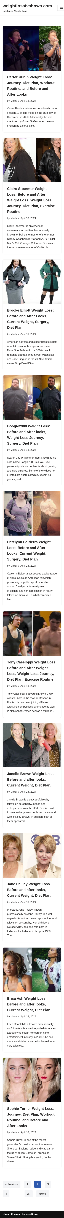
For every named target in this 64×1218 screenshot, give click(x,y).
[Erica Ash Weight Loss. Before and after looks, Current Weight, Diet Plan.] (32, 970)
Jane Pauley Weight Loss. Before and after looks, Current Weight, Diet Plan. (29, 889)
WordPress (32, 1214)
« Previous (11, 1184)
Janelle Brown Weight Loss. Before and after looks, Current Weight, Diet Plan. (31, 779)
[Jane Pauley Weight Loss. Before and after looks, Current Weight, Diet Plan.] (32, 855)
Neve (6, 1214)
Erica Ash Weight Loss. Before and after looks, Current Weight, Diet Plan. (29, 1004)
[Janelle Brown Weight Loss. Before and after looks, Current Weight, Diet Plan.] (32, 745)
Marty (13, 101)
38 (28, 1193)
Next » (43, 1193)
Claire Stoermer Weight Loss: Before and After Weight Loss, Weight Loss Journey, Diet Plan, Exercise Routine (31, 200)
